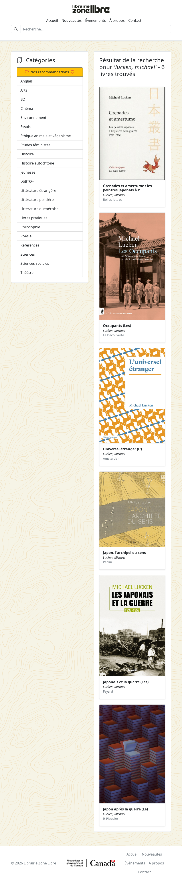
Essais (25, 126)
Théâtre (27, 272)
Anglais (26, 81)
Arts (23, 90)
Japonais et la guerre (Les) (125, 682)
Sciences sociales (34, 263)
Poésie (26, 236)
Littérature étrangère (38, 190)
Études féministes (35, 144)
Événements (95, 20)
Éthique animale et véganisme (45, 135)
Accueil (52, 20)
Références (29, 245)
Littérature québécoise (39, 208)
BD (22, 99)
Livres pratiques (33, 217)
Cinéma (26, 108)
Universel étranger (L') (122, 449)
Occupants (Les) (117, 325)
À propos (117, 20)
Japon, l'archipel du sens (124, 552)
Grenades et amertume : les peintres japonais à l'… (127, 187)
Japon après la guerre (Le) (125, 809)
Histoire (27, 154)
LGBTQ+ (27, 181)
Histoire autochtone (37, 163)
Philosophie (30, 227)
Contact (134, 20)
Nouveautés (71, 20)
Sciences (27, 254)
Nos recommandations (49, 72)
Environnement (33, 117)
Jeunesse (27, 172)
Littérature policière (37, 199)
